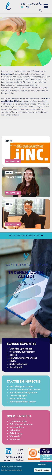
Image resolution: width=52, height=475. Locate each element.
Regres (13, 355)
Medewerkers (16, 427)
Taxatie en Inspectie (23, 381)
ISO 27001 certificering (21, 424)
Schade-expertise (21, 343)
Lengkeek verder (18, 421)
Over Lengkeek (19, 416)
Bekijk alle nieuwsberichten (24, 236)
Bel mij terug (15, 433)
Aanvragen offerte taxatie (22, 401)
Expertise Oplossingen (21, 348)
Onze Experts (16, 367)
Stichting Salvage (18, 364)
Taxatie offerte (46, 457)
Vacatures (14, 439)
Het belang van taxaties (21, 386)
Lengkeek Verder (26, 284)
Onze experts (46, 451)
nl (22, 7)
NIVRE (12, 361)
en (27, 7)
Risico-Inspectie (17, 398)
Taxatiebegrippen (18, 395)
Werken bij (14, 436)
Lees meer (10, 162)
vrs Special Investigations (22, 351)
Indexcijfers (15, 430)
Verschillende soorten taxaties (25, 389)
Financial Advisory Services (23, 358)
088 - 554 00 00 (30, 3)
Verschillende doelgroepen (23, 392)
